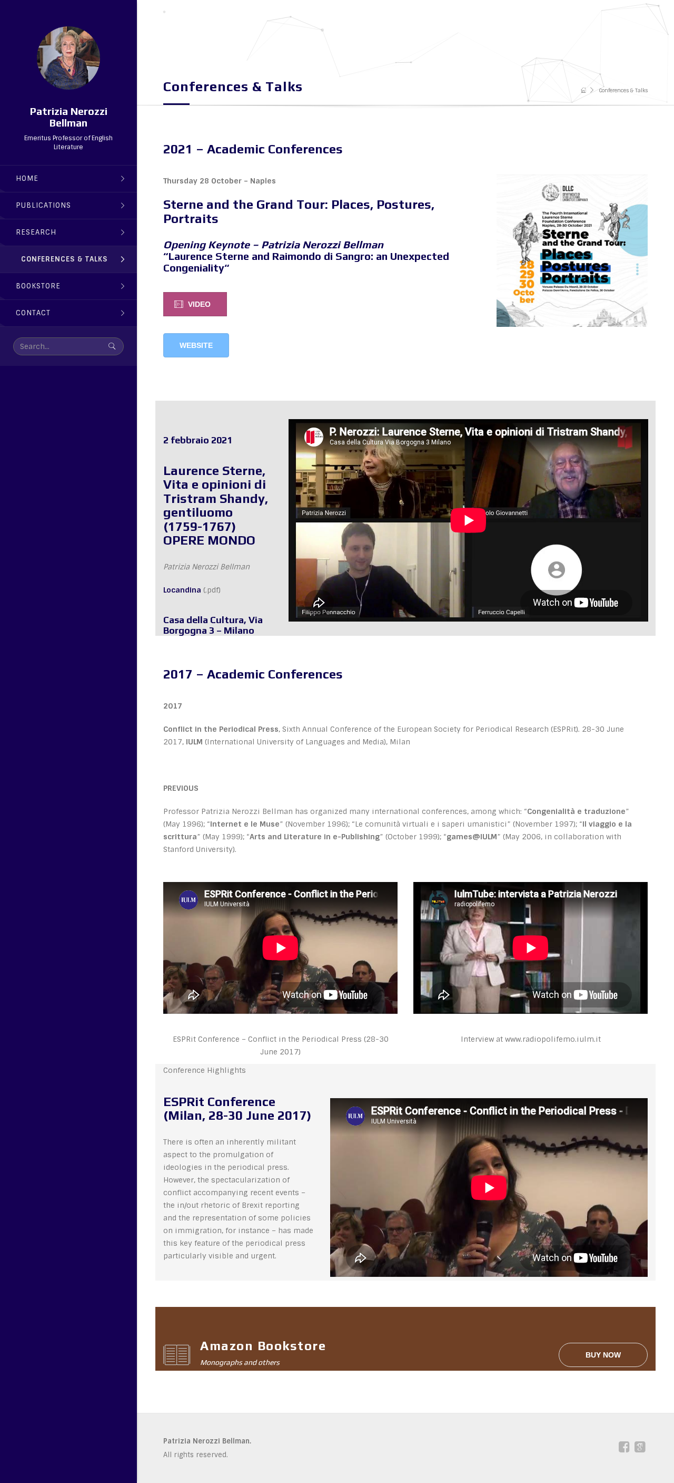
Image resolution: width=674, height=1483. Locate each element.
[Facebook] (624, 1449)
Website (196, 345)
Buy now (603, 1355)
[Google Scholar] (640, 1447)
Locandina (182, 590)
